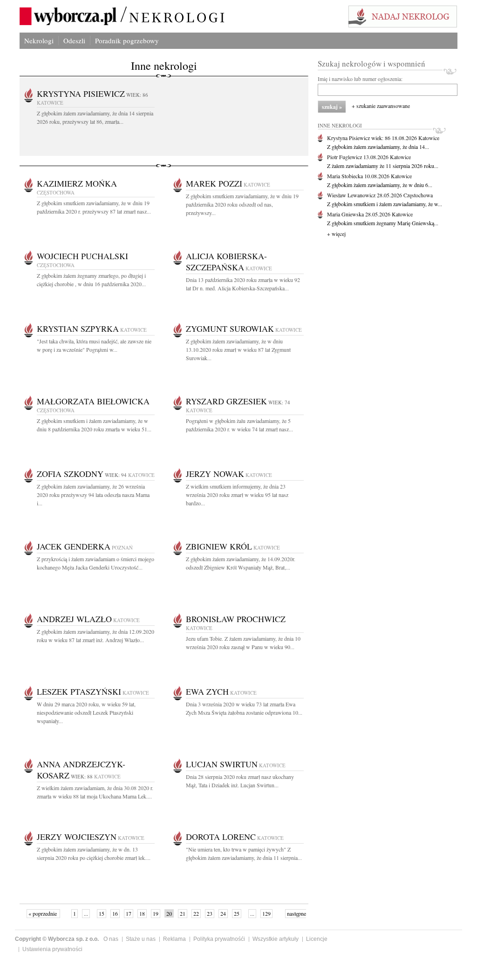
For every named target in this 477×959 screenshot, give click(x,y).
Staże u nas (141, 939)
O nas (110, 939)
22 (196, 913)
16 (115, 913)
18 (142, 913)
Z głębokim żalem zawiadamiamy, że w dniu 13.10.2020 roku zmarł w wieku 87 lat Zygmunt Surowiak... (238, 349)
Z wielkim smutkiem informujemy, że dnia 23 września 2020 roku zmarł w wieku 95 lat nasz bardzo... (237, 495)
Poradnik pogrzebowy (127, 40)
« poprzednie (43, 913)
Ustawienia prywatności (52, 949)
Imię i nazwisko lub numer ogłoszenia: (360, 78)
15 (101, 913)
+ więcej (336, 233)
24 (223, 913)
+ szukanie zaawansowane (381, 105)
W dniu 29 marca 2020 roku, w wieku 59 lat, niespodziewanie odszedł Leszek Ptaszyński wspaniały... (86, 712)
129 (266, 913)
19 (155, 913)
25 (236, 913)
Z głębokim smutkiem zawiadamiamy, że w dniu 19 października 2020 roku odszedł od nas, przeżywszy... (242, 204)
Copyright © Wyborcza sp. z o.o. (57, 939)
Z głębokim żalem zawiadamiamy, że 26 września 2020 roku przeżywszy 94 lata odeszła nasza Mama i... (93, 495)
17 (128, 913)
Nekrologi (39, 40)
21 (182, 913)
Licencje (316, 939)
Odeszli (74, 40)
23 (209, 913)
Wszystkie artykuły (275, 939)
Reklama (174, 939)
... (86, 913)
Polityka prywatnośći (219, 939)
